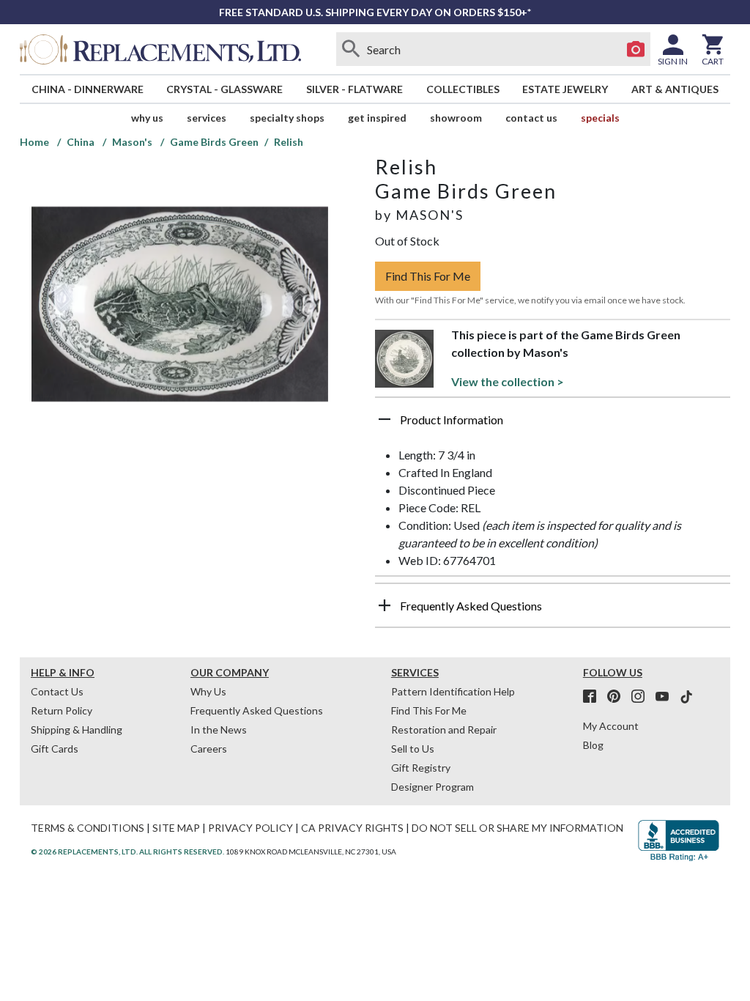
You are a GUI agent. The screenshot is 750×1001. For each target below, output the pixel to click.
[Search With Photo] (635, 49)
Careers (208, 748)
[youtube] (666, 697)
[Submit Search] (350, 49)
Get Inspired (377, 117)
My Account (611, 726)
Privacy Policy (250, 827)
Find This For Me (427, 276)
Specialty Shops (287, 117)
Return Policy (61, 710)
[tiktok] (686, 697)
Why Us (208, 691)
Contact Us (531, 117)
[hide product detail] (384, 419)
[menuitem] (87, 89)
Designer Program (432, 786)
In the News (218, 729)
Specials (600, 117)
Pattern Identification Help (453, 691)
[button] (552, 425)
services (206, 117)
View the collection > (507, 381)
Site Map (176, 827)
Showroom (456, 117)
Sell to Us (412, 748)
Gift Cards (54, 748)
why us (147, 117)
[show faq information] (384, 605)
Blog (593, 745)
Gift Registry (420, 767)
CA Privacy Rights (352, 827)
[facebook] (594, 697)
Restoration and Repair (444, 729)
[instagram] (642, 697)
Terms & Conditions (87, 827)
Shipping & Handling (76, 729)
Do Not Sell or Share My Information (517, 827)
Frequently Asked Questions (256, 710)
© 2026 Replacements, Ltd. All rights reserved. (127, 851)
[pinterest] (618, 697)
